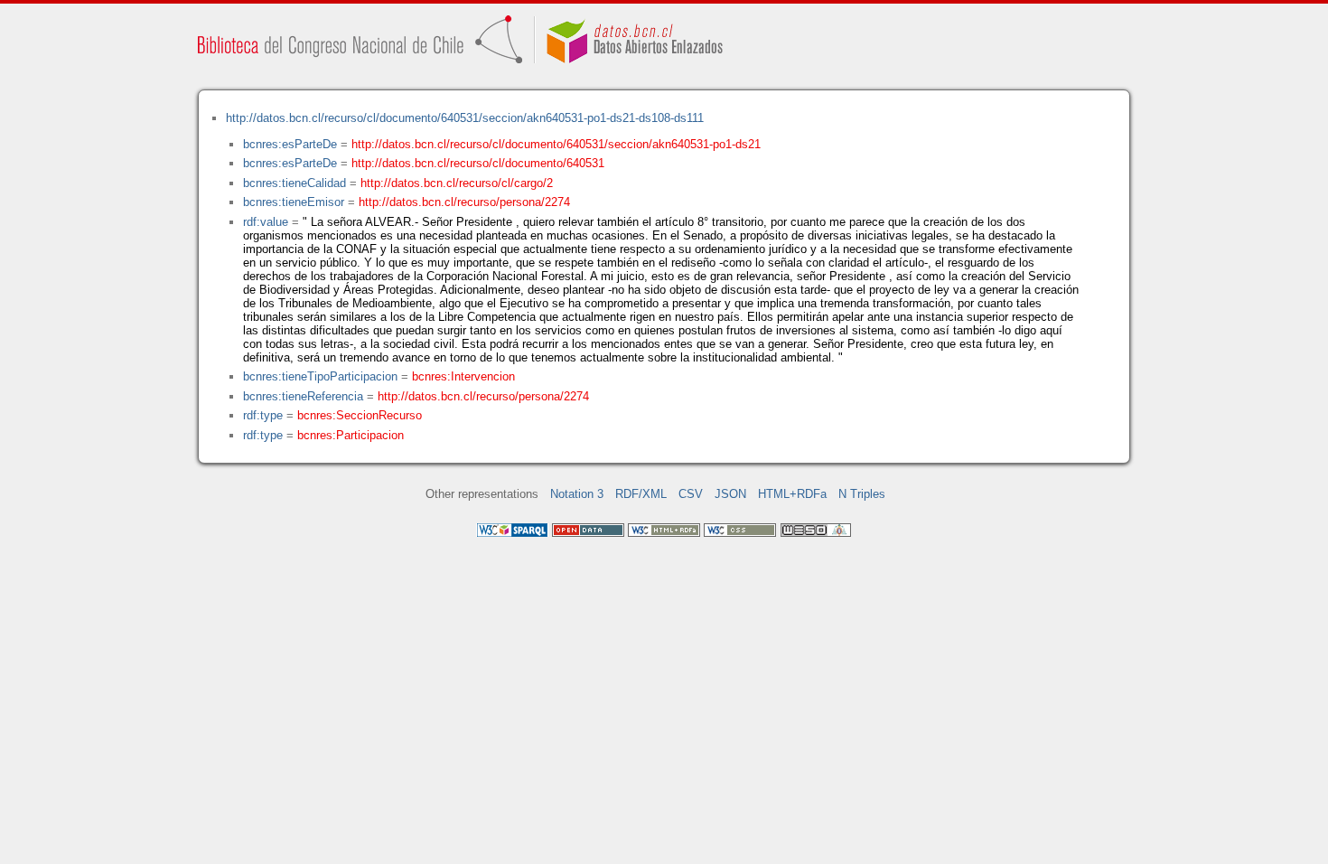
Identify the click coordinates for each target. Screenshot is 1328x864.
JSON (730, 494)
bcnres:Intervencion (463, 376)
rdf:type (263, 415)
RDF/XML (641, 494)
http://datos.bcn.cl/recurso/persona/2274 (464, 202)
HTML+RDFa (792, 494)
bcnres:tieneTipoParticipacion (320, 376)
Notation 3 (576, 494)
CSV (690, 494)
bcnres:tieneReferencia (303, 396)
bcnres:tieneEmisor (293, 202)
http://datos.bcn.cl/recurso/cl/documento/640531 (477, 163)
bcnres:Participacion (350, 435)
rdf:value (265, 222)
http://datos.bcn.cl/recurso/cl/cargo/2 (456, 183)
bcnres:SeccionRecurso (359, 415)
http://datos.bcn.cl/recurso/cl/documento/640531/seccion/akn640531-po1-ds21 (556, 144)
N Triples (861, 494)
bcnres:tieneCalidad (294, 183)
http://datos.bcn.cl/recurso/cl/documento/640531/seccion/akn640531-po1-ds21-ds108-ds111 (465, 118)
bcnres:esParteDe (290, 144)
